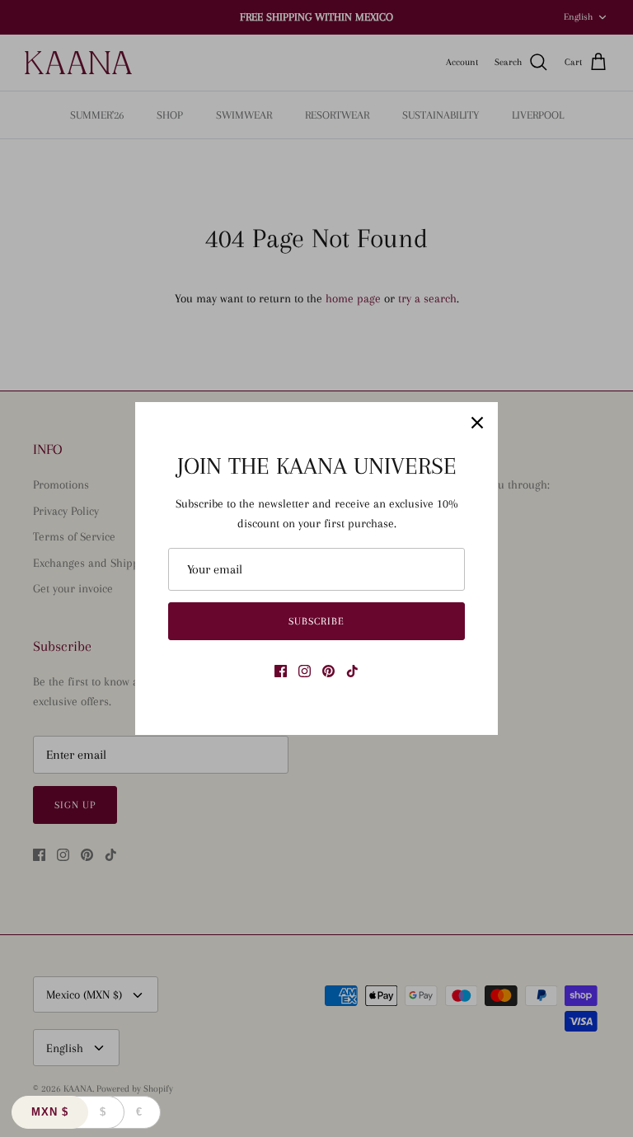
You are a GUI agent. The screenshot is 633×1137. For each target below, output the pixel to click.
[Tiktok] (352, 671)
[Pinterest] (328, 671)
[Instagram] (304, 671)
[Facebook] (280, 671)
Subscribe (316, 621)
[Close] (477, 423)
